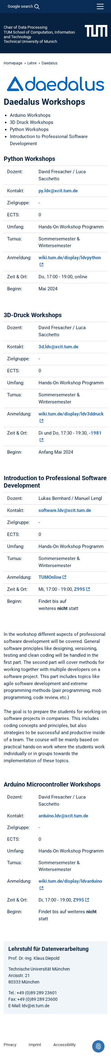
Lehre (31, 63)
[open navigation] (100, 6)
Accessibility (64, 1044)
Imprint (35, 1044)
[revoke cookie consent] (98, 1046)
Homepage (13, 63)
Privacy (10, 1044)
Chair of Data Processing (25, 27)
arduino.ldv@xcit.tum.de (63, 816)
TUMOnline (50, 577)
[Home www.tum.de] (96, 30)
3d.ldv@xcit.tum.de (58, 347)
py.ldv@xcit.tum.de (58, 191)
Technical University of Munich (30, 41)
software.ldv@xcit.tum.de (65, 510)
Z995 (79, 589)
